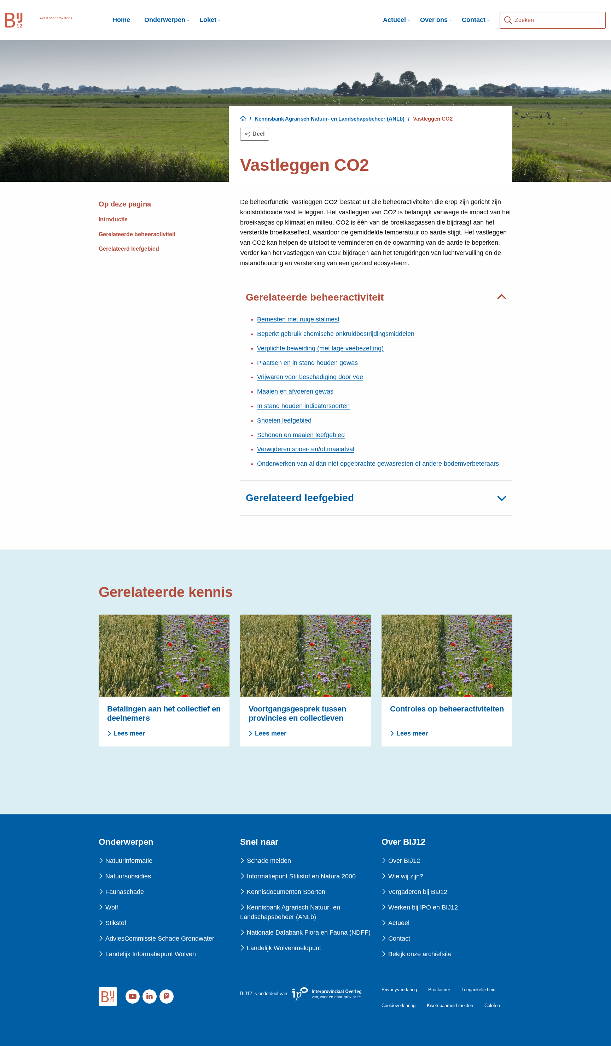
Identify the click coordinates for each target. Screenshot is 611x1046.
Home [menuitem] (121, 19)
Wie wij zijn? (405, 876)
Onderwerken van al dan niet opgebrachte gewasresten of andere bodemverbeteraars (378, 463)
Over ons (434, 19)
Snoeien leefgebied (284, 420)
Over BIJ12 (404, 860)
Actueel (394, 19)
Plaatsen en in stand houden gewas (307, 362)
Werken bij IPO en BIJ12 (423, 907)
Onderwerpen (164, 19)
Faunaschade (124, 891)
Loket (207, 19)
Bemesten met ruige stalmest (298, 319)
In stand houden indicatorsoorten (303, 405)
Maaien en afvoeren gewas (295, 391)
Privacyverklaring (399, 989)
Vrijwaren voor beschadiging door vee (310, 376)
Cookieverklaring (398, 1005)
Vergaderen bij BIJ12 (417, 891)
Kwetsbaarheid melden (450, 1005)
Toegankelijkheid (478, 989)
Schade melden (269, 860)
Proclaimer (439, 989)
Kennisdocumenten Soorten (286, 891)
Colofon (492, 1005)
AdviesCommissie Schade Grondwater (159, 938)
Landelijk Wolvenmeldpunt (284, 948)
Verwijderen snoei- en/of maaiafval (305, 449)
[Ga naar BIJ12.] (243, 119)
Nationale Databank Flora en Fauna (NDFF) (309, 932)
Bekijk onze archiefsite (420, 954)
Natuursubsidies (128, 876)
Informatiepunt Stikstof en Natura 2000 (301, 876)
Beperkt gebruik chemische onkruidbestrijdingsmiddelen (335, 333)
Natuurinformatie (128, 860)
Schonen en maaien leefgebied (301, 434)
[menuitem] (164, 20)
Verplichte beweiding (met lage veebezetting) (320, 348)
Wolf (111, 907)
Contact (473, 19)
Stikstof (115, 922)
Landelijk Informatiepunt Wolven (150, 954)
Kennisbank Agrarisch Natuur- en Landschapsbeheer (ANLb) (290, 912)
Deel (258, 134)
